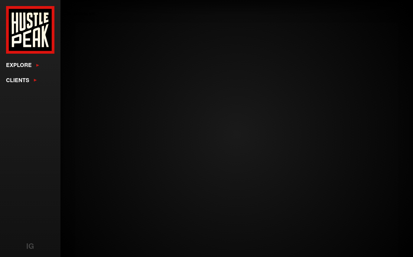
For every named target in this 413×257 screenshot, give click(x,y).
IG (30, 246)
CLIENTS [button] (17, 80)
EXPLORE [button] (19, 64)
